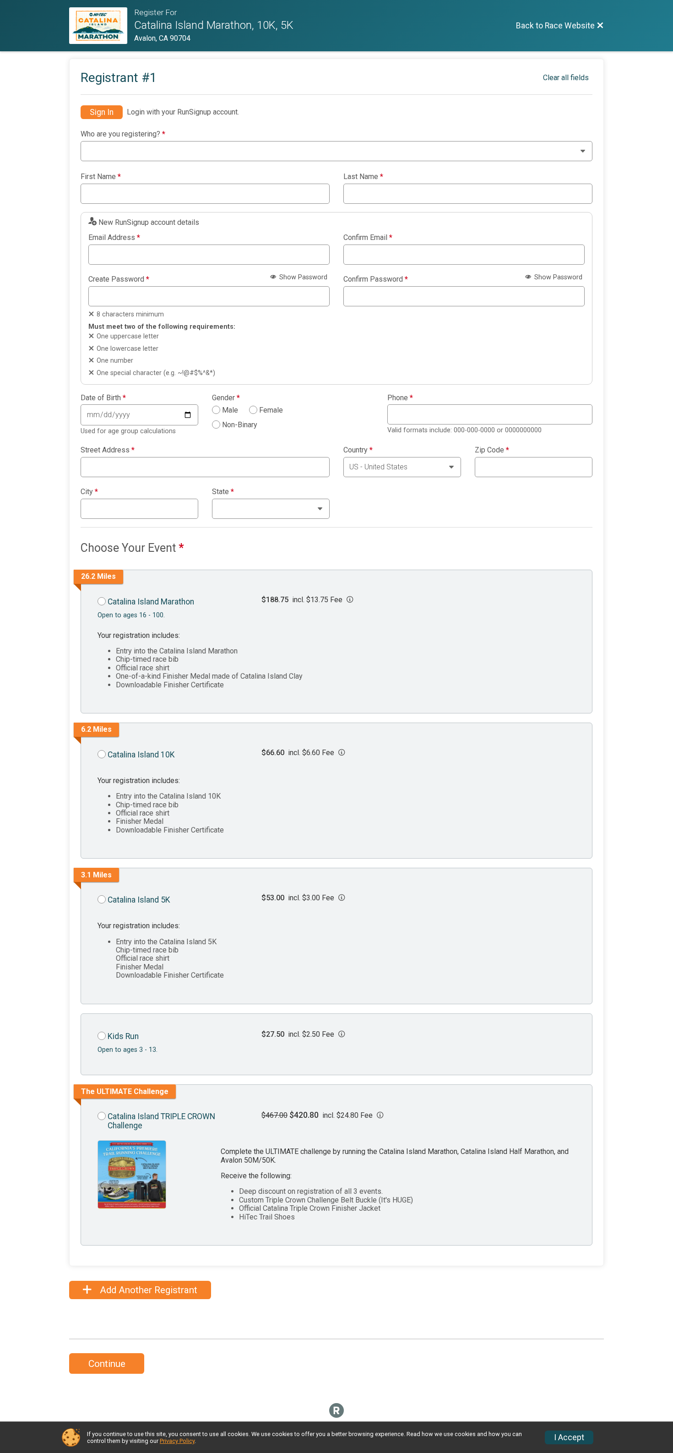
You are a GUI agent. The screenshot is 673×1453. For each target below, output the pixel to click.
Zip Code (492, 450)
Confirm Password (375, 279)
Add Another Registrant (147, 1289)
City (89, 492)
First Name (101, 177)
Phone (400, 398)
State (223, 492)
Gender (226, 398)
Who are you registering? (123, 134)
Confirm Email (367, 238)
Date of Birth (103, 398)
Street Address (108, 450)
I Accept (569, 1437)
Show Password (302, 277)
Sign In (102, 112)
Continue (106, 1363)
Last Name (363, 177)
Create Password (118, 279)
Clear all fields (566, 77)
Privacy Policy (177, 1440)
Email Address (114, 238)
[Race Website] (101, 25)
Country (358, 450)
